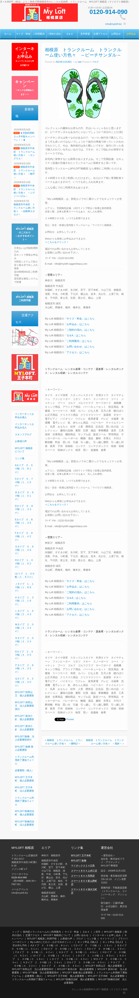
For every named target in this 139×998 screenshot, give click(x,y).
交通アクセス (100, 33)
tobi (79, 62)
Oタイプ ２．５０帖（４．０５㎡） (24, 655)
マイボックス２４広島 (83, 865)
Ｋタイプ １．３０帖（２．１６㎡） (24, 600)
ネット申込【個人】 (88, 942)
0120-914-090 (108, 11)
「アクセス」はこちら (77, 352)
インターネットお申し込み (106, 935)
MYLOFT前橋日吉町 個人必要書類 (75, 979)
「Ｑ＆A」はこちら (75, 335)
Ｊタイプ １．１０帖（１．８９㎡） (24, 587)
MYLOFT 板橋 (78, 860)
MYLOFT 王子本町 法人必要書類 (106, 976)
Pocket (70, 719)
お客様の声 (21, 441)
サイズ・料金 (23, 33)
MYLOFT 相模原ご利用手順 (42, 938)
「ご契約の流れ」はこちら (79, 329)
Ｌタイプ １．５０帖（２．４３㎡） (24, 614)
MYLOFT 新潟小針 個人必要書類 (75, 969)
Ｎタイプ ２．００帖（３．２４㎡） (24, 641)
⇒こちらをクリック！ (57, 242)
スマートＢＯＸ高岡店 (83, 875)
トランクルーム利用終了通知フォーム (24, 760)
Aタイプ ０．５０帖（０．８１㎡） (24, 468)
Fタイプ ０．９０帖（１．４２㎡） (24, 536)
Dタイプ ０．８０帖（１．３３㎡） (24, 509)
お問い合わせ (81, 935)
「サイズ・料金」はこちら (79, 318)
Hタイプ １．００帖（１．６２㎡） (24, 563)
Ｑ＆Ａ (69, 33)
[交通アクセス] (25, 337)
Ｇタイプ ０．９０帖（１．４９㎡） (24, 549)
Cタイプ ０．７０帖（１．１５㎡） (24, 482)
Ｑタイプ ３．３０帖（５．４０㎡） (24, 681)
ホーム (7, 33)
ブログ (95, 62)
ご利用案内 (39, 33)
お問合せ (116, 33)
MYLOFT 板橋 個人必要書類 (77, 972)
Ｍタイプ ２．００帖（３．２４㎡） (24, 627)
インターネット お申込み (24, 56)
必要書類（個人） (24, 770)
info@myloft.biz (113, 24)
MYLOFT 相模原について (57, 935)
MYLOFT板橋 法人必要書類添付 (41, 972)
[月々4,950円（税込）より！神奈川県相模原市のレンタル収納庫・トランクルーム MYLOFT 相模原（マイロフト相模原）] (45, 12)
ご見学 (96, 931)
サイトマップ (107, 938)
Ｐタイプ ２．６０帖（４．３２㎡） (24, 668)
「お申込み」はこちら (77, 324)
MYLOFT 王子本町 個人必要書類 (65, 976)
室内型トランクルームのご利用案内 (42, 931)
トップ (15, 931)
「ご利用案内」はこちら (78, 341)
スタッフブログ (23, 434)
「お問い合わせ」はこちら (79, 346)
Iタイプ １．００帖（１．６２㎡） (25, 575)
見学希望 (85, 33)
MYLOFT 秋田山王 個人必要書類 (103, 965)
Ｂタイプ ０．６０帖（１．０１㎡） (24, 495)
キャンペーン (24, 88)
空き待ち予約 (20, 945)
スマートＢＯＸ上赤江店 (84, 870)
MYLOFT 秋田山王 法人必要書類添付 (24, 705)
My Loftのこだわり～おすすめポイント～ (52, 942)
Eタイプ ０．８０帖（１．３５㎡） (24, 522)
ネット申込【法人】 (113, 942)
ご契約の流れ (54, 33)
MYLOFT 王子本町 (81, 855)
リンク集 (19, 458)
